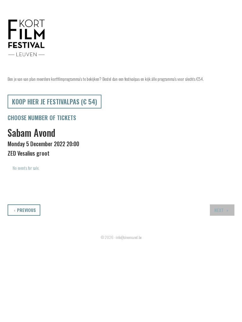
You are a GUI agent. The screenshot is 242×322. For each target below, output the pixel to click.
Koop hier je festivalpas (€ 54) (54, 101)
